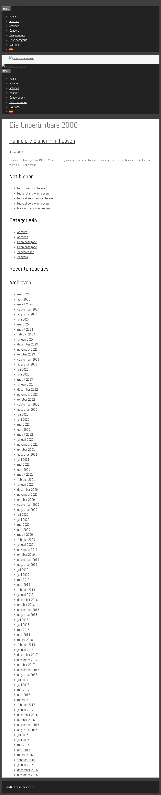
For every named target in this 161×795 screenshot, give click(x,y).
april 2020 (23, 529)
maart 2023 (25, 379)
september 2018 (28, 610)
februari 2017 (26, 705)
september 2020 (28, 504)
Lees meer (29, 165)
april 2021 (23, 469)
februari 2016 (26, 760)
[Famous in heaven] (14, 66)
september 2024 (28, 309)
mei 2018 (23, 630)
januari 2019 (25, 594)
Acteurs (14, 21)
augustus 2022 (27, 409)
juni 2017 (23, 685)
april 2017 (23, 695)
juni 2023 (23, 374)
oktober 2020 (26, 499)
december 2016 (27, 715)
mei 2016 (23, 745)
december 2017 (27, 654)
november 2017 (27, 660)
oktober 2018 (26, 604)
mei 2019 (23, 580)
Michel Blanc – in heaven (33, 193)
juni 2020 (23, 519)
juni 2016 (23, 740)
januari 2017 (25, 710)
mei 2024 (23, 324)
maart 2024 (25, 329)
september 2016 (28, 725)
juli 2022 (22, 414)
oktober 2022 (26, 399)
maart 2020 (25, 534)
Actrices (14, 26)
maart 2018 (25, 640)
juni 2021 (23, 459)
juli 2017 (22, 680)
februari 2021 (26, 479)
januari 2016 (25, 765)
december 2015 (27, 770)
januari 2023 (25, 384)
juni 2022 (23, 419)
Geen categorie (18, 40)
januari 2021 (25, 484)
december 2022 (27, 389)
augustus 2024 (27, 314)
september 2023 (28, 359)
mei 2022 (23, 424)
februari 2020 (26, 539)
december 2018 (27, 600)
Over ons (14, 45)
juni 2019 (23, 574)
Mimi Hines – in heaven (32, 188)
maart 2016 (25, 755)
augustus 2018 (27, 614)
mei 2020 (23, 524)
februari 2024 (26, 334)
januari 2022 (25, 439)
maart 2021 (25, 474)
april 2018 (23, 634)
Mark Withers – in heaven (33, 208)
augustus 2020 (27, 509)
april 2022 (23, 429)
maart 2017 (25, 700)
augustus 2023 (27, 364)
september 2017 (28, 670)
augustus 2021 (27, 454)
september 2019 (28, 559)
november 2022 (27, 394)
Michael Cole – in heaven (33, 203)
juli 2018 (22, 620)
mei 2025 (23, 294)
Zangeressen (17, 35)
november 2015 (27, 775)
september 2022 (28, 404)
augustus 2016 (27, 730)
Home (12, 16)
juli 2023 (22, 369)
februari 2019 (26, 590)
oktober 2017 (26, 664)
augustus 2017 (27, 675)
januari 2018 (25, 650)
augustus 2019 (27, 564)
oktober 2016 (26, 720)
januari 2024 (25, 339)
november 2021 (27, 444)
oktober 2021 (26, 449)
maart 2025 (25, 304)
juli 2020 (22, 514)
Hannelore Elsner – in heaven (42, 140)
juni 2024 (23, 319)
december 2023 (27, 344)
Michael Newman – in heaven (35, 198)
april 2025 (23, 299)
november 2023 (27, 349)
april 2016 (23, 750)
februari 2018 (26, 644)
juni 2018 (23, 624)
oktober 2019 (26, 554)
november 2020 (27, 494)
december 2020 (27, 489)
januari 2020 (25, 544)
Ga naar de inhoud (12, 4)
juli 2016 (22, 735)
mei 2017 (23, 690)
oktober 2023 (26, 354)
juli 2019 (22, 569)
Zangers (14, 30)
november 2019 (27, 549)
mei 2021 (23, 464)
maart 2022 (25, 434)
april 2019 (23, 584)
